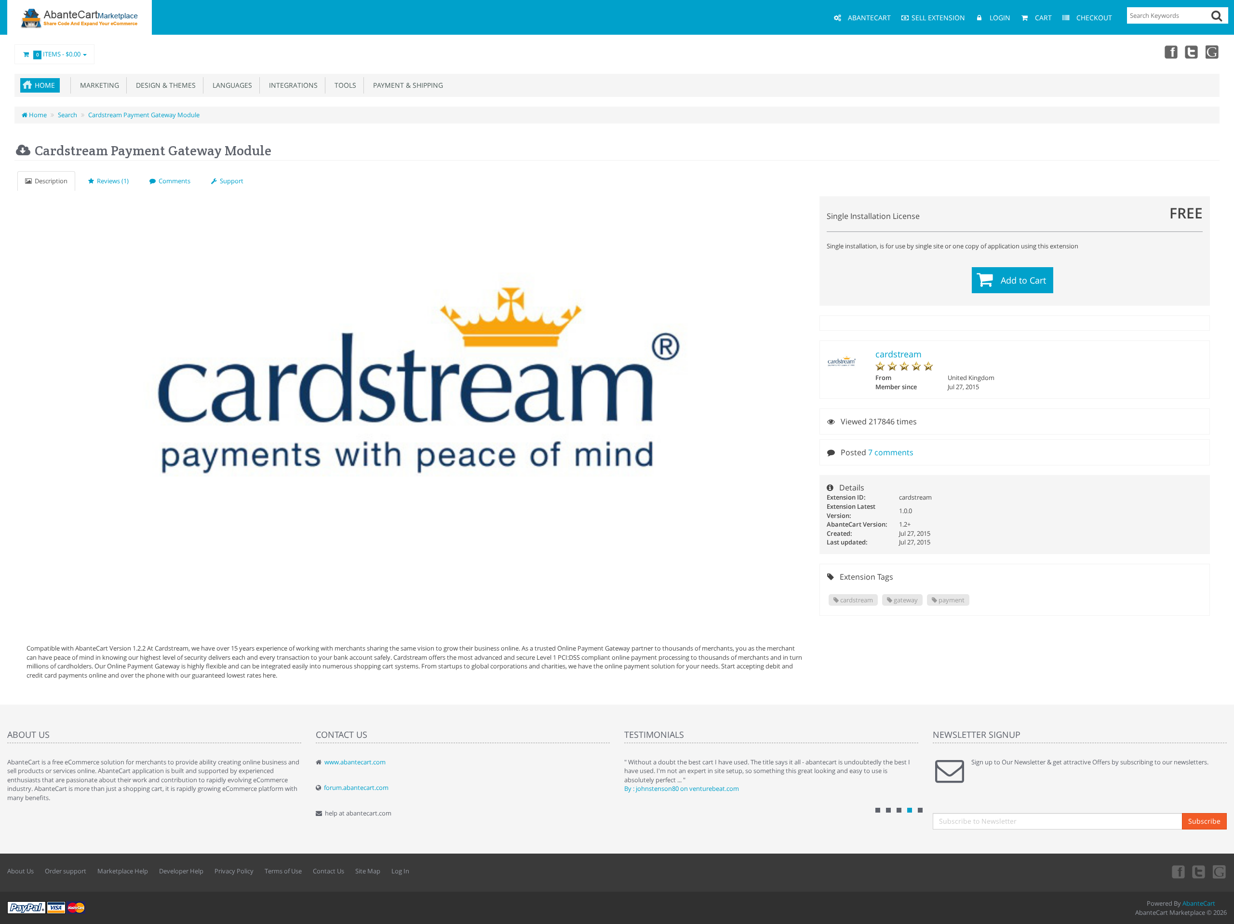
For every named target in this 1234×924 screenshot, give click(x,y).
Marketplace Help (122, 871)
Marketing (97, 85)
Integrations (291, 85)
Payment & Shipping (406, 85)
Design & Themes (164, 85)
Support (230, 181)
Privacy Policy (234, 871)
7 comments (890, 452)
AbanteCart (1198, 903)
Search (67, 114)
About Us (20, 871)
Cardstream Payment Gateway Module (144, 114)
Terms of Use (283, 871)
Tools (343, 85)
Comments (173, 181)
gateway (905, 600)
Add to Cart (1023, 280)
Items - (58, 54)
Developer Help (181, 871)
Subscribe (1204, 821)
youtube (1213, 51)
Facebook (1170, 51)
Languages (230, 85)
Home (45, 85)
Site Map (367, 871)
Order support (65, 871)
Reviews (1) (111, 181)
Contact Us (328, 871)
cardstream (898, 354)
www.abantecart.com (355, 762)
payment (951, 600)
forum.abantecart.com (356, 787)
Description (49, 181)
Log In (400, 871)
